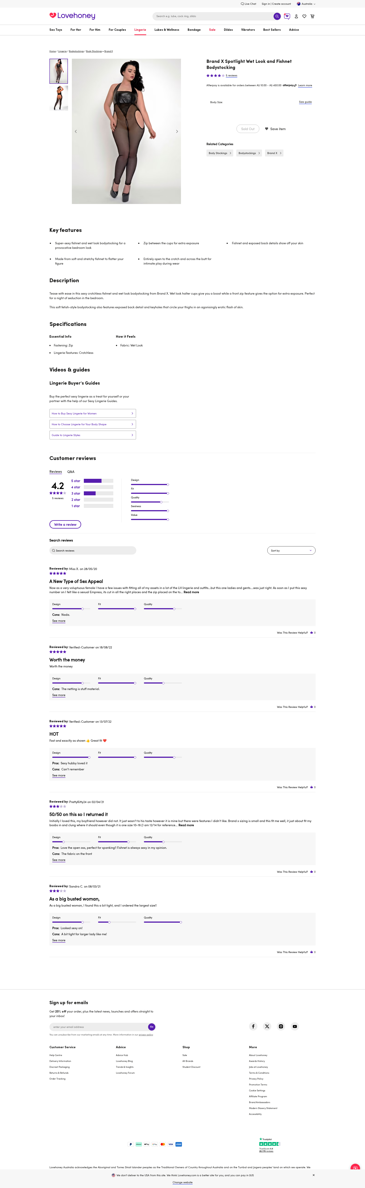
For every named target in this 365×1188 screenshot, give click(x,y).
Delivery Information (60, 1060)
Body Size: (216, 102)
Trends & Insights (124, 1066)
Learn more (305, 85)
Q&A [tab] (70, 471)
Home (52, 51)
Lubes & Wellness (167, 30)
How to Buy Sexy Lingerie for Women (74, 413)
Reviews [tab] (55, 471)
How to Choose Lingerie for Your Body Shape (79, 424)
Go (151, 1027)
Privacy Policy (256, 1078)
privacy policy (146, 1034)
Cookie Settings (257, 1090)
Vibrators (248, 30)
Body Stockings (94, 51)
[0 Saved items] (304, 16)
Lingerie (140, 30)
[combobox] (216, 16)
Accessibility (255, 1113)
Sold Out (248, 128)
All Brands (187, 1060)
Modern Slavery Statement (263, 1108)
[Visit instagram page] (281, 1026)
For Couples (117, 30)
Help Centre (55, 1055)
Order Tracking (57, 1078)
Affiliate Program (258, 1096)
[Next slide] (177, 131)
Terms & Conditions (259, 1072)
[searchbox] (95, 550)
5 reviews (231, 75)
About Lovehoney (258, 1055)
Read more (191, 592)
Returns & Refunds (58, 1072)
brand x (108, 51)
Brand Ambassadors (259, 1102)
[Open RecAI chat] (355, 1168)
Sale (212, 30)
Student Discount (191, 1066)
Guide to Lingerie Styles (66, 435)
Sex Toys (55, 30)
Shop (186, 1047)
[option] (126, 131)
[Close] (314, 1175)
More (253, 1047)
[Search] (277, 16)
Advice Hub (122, 1055)
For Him (95, 30)
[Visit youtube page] (295, 1026)
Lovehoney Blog (124, 1060)
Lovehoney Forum (125, 1072)
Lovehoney (182, 39)
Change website (183, 1182)
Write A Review (65, 524)
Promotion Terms (258, 1084)
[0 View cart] (312, 16)
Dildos (228, 30)
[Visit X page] (267, 1026)
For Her (76, 30)
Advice (294, 30)
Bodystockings (76, 51)
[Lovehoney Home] (72, 15)
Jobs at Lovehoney (258, 1066)
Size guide (305, 102)
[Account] (296, 16)
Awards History (257, 1060)
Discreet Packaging (59, 1066)
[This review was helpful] (311, 632)
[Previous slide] (76, 131)
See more (58, 621)
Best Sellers (272, 30)
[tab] (82, 1083)
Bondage (194, 30)
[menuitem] (57, 30)
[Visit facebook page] (253, 1026)
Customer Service (62, 1047)
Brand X (272, 153)
